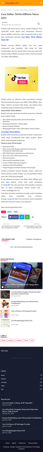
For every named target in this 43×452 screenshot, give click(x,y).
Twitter (21, 217)
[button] (41, 3)
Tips (32, 340)
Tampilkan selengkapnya (33, 239)
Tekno (9, 10)
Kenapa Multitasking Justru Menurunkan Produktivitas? (24, 302)
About (14, 443)
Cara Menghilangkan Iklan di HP (21, 321)
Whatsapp (27, 217)
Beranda (3, 10)
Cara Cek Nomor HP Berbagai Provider (23, 311)
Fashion (10, 340)
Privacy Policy (32, 443)
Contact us (22, 443)
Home (7, 443)
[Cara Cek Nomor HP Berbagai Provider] (5, 313)
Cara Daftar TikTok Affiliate (10, 132)
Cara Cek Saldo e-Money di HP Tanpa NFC (17, 403)
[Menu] (3, 3)
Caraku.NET (7, 185)
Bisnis (9, 212)
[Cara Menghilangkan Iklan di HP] (5, 323)
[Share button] (32, 217)
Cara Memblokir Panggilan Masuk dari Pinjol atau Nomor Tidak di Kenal (25, 293)
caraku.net (11, 199)
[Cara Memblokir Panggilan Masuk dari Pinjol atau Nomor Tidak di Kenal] (5, 294)
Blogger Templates (16, 447)
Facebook (15, 217)
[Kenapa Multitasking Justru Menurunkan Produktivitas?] (5, 304)
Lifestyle (19, 340)
